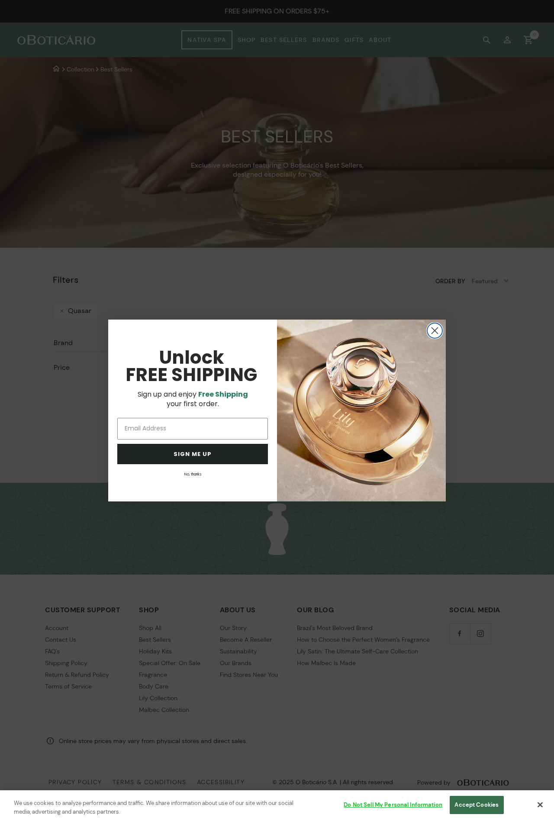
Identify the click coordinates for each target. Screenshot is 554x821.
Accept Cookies (476, 804)
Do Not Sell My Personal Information (393, 804)
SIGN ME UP (193, 454)
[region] (277, 805)
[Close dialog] (434, 330)
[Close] (540, 804)
